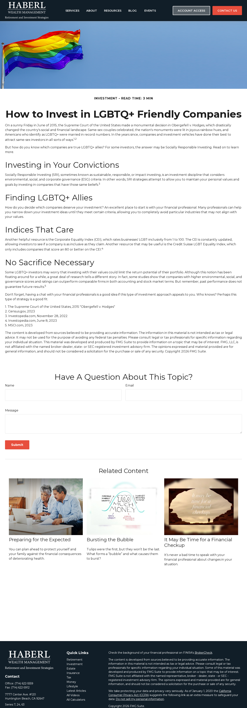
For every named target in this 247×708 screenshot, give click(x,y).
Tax (69, 677)
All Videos (73, 695)
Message (11, 410)
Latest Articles (76, 691)
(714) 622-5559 (24, 683)
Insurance (73, 673)
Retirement (74, 659)
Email (129, 385)
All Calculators (76, 699)
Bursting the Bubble (110, 539)
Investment (75, 664)
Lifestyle (72, 686)
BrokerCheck (203, 652)
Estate (71, 668)
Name (9, 385)
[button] (72, 10)
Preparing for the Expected (40, 539)
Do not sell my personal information (140, 699)
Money (71, 682)
